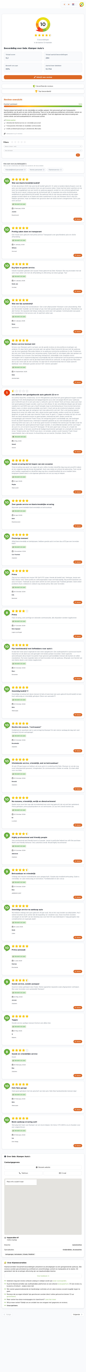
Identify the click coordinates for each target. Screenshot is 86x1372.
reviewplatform (63, 1284)
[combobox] (43, 146)
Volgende (76, 1314)
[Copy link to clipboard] (64, 4)
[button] (43, 1305)
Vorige (8, 1314)
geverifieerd (11, 1296)
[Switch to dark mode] (68, 4)
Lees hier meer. (50, 1299)
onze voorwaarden (59, 1281)
